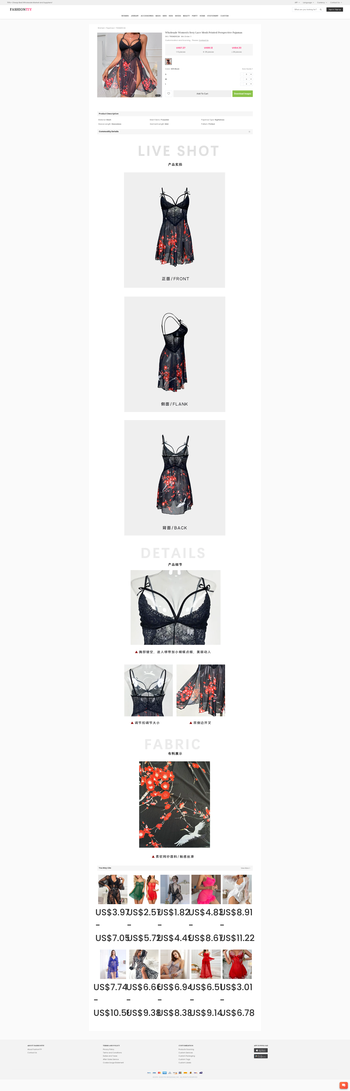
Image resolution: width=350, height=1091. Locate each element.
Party (195, 15)
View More (245, 868)
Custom (225, 15)
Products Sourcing (186, 1049)
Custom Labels (185, 1062)
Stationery (212, 15)
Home (202, 15)
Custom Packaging (187, 1056)
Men (165, 15)
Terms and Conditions (112, 1052)
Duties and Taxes (110, 1056)
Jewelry (135, 15)
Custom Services (186, 1052)
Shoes (178, 15)
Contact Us (203, 40)
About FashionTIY (34, 1049)
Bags (158, 15)
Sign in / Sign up (335, 10)
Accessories (147, 15)
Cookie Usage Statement (113, 1062)
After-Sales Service (111, 1059)
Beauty (186, 15)
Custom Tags (184, 1059)
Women (125, 15)
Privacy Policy (108, 1049)
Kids (171, 15)
